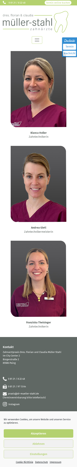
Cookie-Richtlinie (24, 462)
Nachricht (70, 53)
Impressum (55, 462)
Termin (70, 46)
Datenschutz (41, 462)
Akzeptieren (38, 433)
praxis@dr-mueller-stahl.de (23, 393)
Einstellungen (38, 454)
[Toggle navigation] (37, 40)
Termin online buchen (58, 2)
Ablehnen (39, 443)
